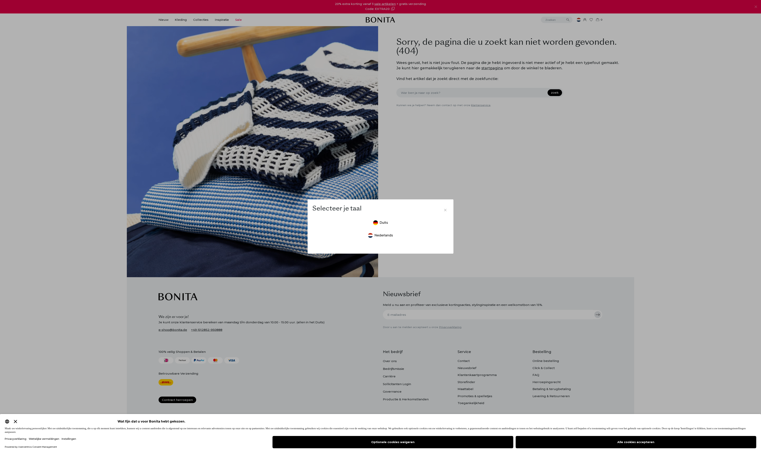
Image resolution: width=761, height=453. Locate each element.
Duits (384, 223)
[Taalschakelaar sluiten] (445, 210)
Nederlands (383, 235)
